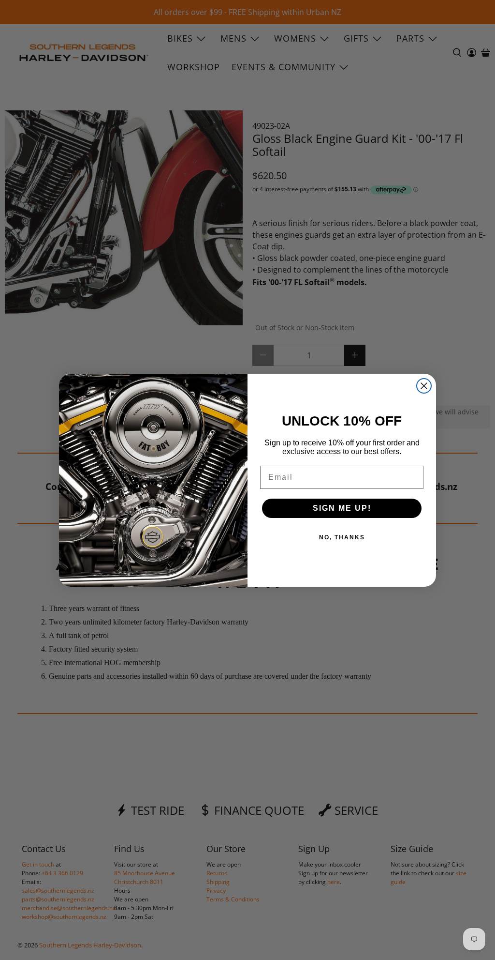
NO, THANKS (342, 537)
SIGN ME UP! (342, 508)
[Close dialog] (424, 386)
